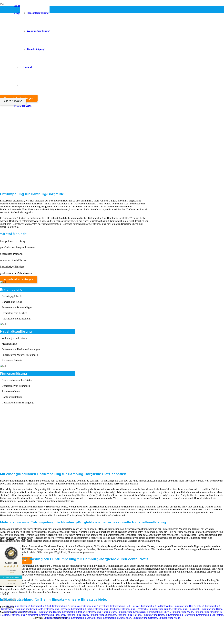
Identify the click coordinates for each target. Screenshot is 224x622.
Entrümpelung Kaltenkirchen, (102, 611)
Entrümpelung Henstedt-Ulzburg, (20, 611)
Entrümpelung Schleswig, (57, 617)
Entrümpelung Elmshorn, (57, 609)
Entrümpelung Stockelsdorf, (118, 617)
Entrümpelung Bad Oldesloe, (125, 606)
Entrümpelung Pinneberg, (52, 614)
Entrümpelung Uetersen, (146, 617)
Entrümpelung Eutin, (82, 609)
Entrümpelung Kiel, (41, 606)
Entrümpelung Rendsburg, (182, 614)
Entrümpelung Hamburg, (17, 606)
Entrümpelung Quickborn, (103, 614)
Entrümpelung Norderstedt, (24, 614)
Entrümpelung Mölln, (183, 611)
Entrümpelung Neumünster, (66, 606)
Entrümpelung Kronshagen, (132, 611)
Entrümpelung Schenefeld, (210, 614)
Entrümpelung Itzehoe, (74, 611)
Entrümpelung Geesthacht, (134, 609)
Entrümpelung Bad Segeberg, (189, 606)
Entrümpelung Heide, (212, 609)
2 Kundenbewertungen (11, 577)
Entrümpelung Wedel (170, 617)
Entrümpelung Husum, (50, 611)
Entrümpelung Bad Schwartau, (157, 606)
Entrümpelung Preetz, (78, 614)
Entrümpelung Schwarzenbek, (87, 617)
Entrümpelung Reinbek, (155, 614)
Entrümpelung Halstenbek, (186, 609)
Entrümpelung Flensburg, (106, 609)
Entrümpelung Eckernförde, (29, 609)
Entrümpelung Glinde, (160, 609)
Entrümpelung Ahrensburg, (95, 606)
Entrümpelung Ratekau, (130, 614)
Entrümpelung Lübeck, (159, 611)
